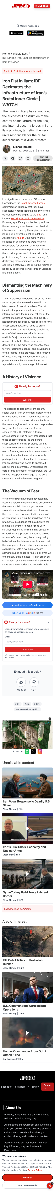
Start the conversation (43, 158)
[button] (50, 718)
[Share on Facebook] (13, 158)
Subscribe (28, 399)
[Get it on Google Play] (36, 33)
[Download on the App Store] (16, 33)
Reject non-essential (27, 1185)
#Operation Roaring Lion (27, 709)
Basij (39, 214)
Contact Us (48, 1086)
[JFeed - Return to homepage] (27, 1078)
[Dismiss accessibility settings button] (52, 1183)
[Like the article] (21, 682)
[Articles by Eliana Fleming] (6, 149)
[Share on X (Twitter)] (5, 158)
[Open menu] (6, 6)
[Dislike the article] (34, 682)
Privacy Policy (35, 1170)
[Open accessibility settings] (50, 1186)
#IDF (17, 704)
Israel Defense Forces (32, 202)
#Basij (37, 704)
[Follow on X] (33, 751)
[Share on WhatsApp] (20, 158)
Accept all (28, 1177)
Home (6, 53)
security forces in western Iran (27, 218)
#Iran (26, 704)
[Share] (28, 158)
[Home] (21, 6)
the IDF (21, 237)
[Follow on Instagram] (40, 751)
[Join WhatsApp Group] (27, 751)
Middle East (20, 53)
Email (7, 636)
